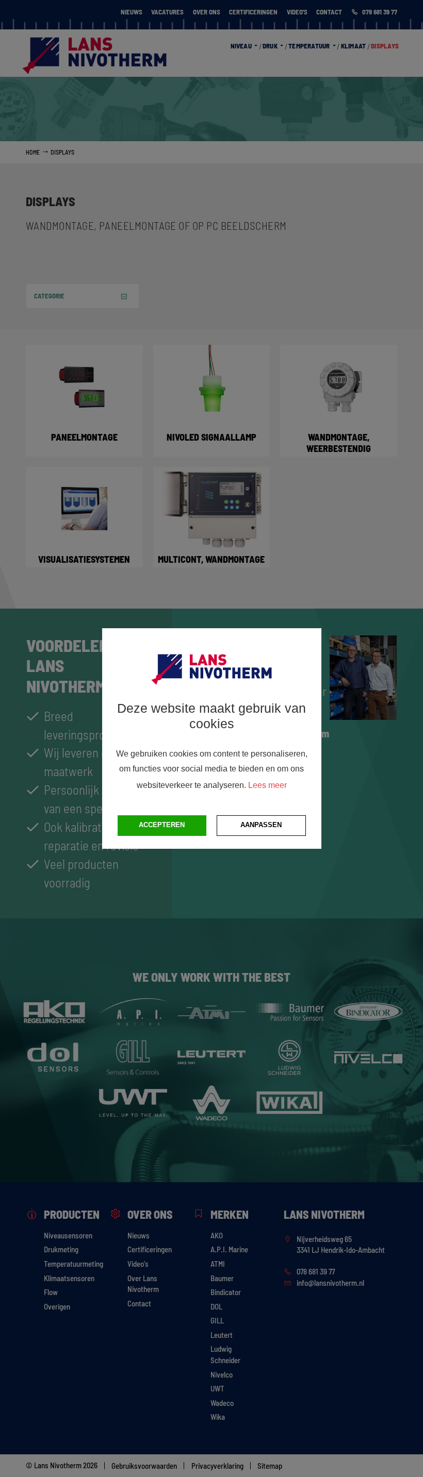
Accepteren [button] (162, 825)
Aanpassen (261, 825)
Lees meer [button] (267, 785)
